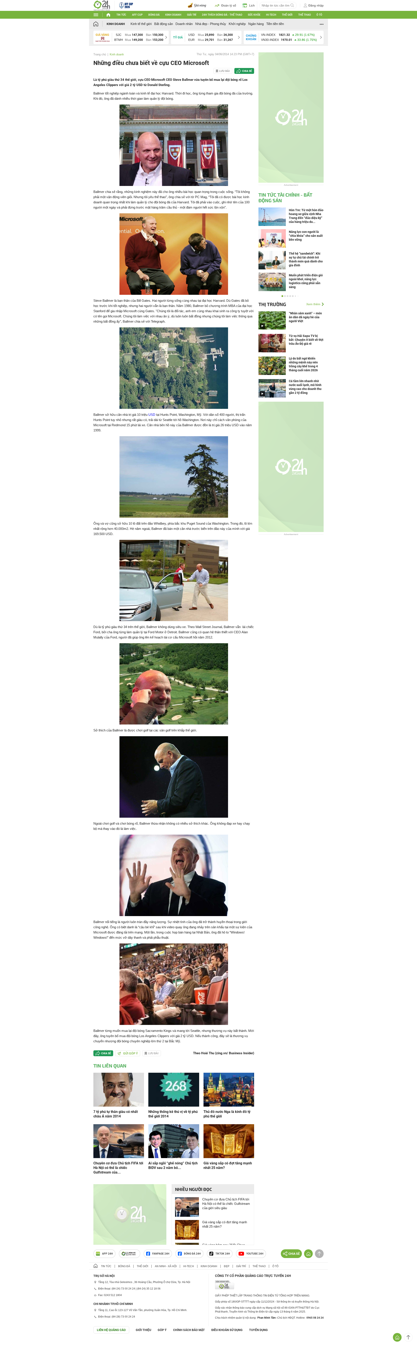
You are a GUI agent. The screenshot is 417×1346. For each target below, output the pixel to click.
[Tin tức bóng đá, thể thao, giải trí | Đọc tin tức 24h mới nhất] (101, 5)
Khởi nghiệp (237, 24)
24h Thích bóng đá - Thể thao (222, 14)
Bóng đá (154, 14)
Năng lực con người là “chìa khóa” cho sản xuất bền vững (306, 235)
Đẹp (226, 1266)
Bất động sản (163, 24)
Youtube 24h (254, 1253)
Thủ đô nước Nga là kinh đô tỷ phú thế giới (227, 1114)
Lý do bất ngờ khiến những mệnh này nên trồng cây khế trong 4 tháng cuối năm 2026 (303, 364)
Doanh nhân (184, 24)
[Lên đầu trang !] (408, 1337)
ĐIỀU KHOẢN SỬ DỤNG (227, 1330)
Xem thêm (313, 304)
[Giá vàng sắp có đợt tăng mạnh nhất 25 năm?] (229, 1141)
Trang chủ (99, 54)
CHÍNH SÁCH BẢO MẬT (189, 1330)
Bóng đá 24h (192, 1253)
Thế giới (287, 14)
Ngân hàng (256, 24)
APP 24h (107, 1253)
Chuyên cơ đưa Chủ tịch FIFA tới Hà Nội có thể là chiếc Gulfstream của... (118, 1167)
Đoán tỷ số (228, 5)
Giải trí (191, 14)
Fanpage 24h (160, 1253)
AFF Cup (137, 14)
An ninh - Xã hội (166, 1266)
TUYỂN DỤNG (258, 1330)
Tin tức (121, 14)
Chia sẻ (247, 71)
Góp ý (162, 1330)
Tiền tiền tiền (275, 24)
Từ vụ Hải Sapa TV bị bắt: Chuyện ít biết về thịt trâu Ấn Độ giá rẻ (306, 339)
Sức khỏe (254, 14)
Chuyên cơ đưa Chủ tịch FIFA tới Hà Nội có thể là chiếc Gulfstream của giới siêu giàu (226, 1203)
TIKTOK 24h (222, 1253)
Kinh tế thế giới (141, 24)
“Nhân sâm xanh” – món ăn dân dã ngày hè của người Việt (305, 317)
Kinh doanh (173, 14)
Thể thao (304, 14)
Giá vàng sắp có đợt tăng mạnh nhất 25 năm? (228, 1165)
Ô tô (319, 14)
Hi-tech (271, 14)
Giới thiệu (143, 1330)
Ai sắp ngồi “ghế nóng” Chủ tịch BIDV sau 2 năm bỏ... (173, 1165)
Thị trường (272, 304)
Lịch (252, 5)
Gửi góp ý (130, 1053)
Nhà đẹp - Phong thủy (210, 24)
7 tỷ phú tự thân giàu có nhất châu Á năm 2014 (115, 1114)
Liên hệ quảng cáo (111, 1330)
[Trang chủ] (100, 24)
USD (151, 414)
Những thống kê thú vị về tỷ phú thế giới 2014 (173, 1114)
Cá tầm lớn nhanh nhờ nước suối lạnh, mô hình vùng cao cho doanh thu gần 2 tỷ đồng (305, 387)
